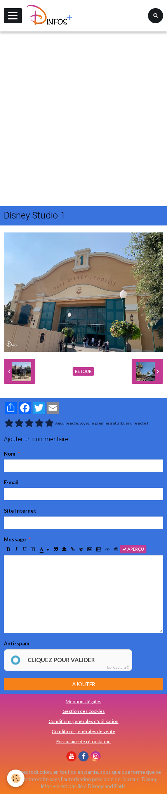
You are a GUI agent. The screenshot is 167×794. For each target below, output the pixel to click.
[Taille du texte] (32, 549)
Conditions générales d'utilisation (83, 721)
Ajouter (83, 684)
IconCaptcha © (118, 667)
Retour (83, 371)
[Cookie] (15, 778)
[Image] (89, 549)
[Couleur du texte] (44, 549)
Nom (9, 454)
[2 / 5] (19, 423)
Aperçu (135, 548)
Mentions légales (83, 701)
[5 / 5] (49, 423)
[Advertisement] (83, 118)
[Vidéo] (98, 549)
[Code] (107, 549)
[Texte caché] (81, 549)
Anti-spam (16, 643)
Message (15, 539)
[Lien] (72, 549)
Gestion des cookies (84, 711)
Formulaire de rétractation (83, 741)
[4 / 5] (39, 423)
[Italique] (16, 549)
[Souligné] (24, 549)
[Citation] (56, 549)
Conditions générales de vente (83, 731)
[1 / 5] (9, 423)
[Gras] (8, 549)
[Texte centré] (64, 549)
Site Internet (20, 511)
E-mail (11, 482)
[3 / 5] (29, 423)
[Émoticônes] (116, 549)
